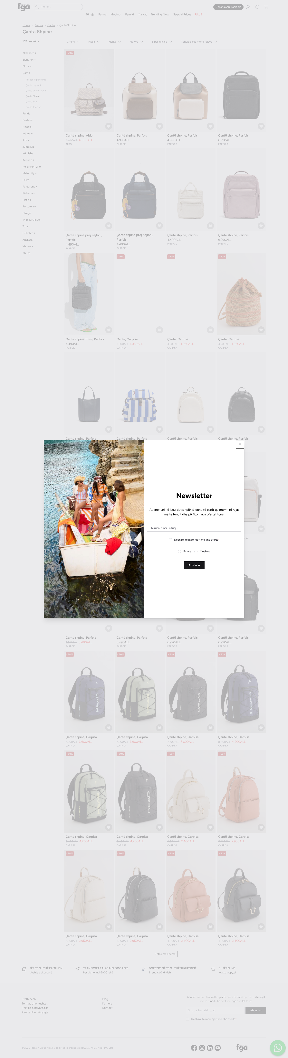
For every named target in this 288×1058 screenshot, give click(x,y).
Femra (187, 551)
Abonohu (194, 565)
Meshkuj (205, 551)
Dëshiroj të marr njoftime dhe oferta (197, 539)
